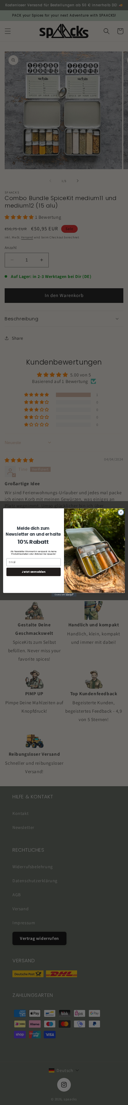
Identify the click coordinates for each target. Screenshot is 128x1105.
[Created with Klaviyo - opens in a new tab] (64, 595)
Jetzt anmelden (33, 572)
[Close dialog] (121, 512)
